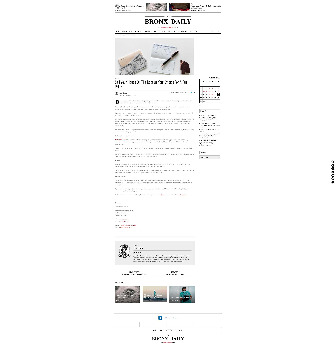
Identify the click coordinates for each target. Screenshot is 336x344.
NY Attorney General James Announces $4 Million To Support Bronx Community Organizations (208, 117)
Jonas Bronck (118, 10)
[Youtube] (332, 175)
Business (117, 4)
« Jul (200, 105)
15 (218, 91)
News (120, 35)
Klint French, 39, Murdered (208, 129)
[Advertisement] (125, 21)
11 (206, 91)
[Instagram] (332, 168)
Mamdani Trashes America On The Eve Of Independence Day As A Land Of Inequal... (206, 7)
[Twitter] (332, 165)
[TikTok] (332, 172)
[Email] (332, 178)
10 (204, 91)
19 (209, 94)
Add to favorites (175, 92)
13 (212, 91)
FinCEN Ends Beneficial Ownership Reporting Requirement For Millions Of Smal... (129, 7)
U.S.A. (192, 4)
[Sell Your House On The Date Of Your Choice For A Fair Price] (154, 56)
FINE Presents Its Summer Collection (175, 274)
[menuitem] (118, 31)
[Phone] (332, 182)
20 (212, 94)
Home (116, 35)
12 (209, 91)
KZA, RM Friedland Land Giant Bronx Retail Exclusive (134, 274)
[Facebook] (332, 162)
